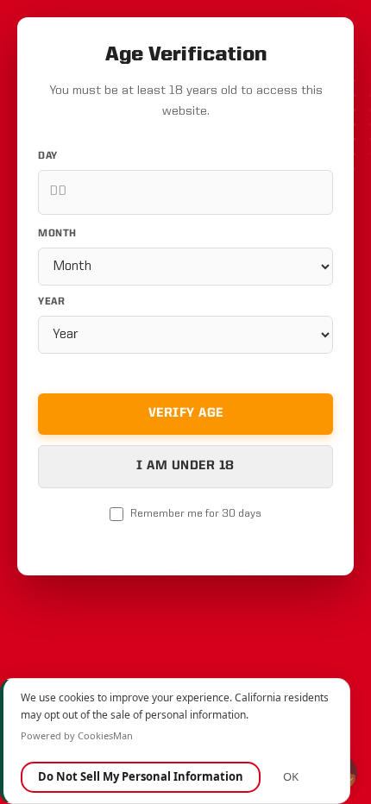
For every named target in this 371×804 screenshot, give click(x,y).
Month (57, 234)
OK (291, 776)
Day (48, 156)
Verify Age (185, 413)
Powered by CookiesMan (77, 735)
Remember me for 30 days (195, 513)
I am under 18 (185, 466)
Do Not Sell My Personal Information (140, 776)
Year (51, 302)
